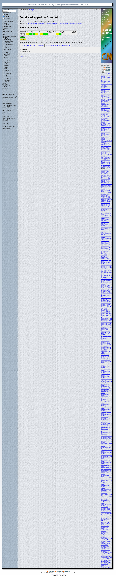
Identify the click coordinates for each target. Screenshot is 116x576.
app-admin (7, 39)
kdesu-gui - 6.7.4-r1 (106, 286)
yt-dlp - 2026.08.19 (106, 567)
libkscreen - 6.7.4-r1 (106, 343)
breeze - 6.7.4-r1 (105, 181)
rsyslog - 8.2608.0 (105, 165)
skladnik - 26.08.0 (105, 167)
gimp (6, 67)
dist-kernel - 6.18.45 (106, 200)
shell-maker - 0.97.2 (106, 166)
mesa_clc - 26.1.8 (105, 163)
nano (6, 52)
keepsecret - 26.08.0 (106, 123)
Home (4, 20)
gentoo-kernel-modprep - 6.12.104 (106, 244)
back (21, 57)
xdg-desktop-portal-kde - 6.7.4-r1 (106, 563)
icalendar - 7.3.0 (105, 257)
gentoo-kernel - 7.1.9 (106, 227)
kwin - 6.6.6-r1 (104, 328)
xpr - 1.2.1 (103, 566)
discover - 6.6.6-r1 (105, 195)
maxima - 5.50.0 (105, 353)
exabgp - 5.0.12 (105, 206)
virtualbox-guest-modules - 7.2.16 (105, 549)
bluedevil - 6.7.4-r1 (106, 176)
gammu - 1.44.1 (105, 210)
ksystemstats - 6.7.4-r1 (106, 322)
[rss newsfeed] (107, 69)
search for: (5, 9)
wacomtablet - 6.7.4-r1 (106, 557)
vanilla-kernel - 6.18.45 (105, 533)
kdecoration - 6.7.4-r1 (106, 279)
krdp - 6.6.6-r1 (104, 308)
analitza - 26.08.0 (105, 95)
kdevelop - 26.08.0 (105, 117)
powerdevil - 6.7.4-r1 (106, 491)
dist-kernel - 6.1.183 (106, 198)
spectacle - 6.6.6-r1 (106, 510)
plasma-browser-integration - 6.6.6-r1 (106, 387)
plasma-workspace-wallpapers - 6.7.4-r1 (106, 471)
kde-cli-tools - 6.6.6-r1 (106, 265)
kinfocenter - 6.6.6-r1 (106, 298)
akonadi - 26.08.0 (105, 73)
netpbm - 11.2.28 (105, 360)
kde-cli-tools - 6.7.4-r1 (106, 266)
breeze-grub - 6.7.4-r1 (106, 184)
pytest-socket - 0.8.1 (106, 499)
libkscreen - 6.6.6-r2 (106, 342)
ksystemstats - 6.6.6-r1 (106, 320)
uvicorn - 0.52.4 (105, 526)
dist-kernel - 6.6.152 (106, 201)
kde (6, 64)
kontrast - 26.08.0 (105, 128)
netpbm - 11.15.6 (105, 358)
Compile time (66, 45)
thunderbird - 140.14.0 (106, 518)
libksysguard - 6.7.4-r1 (106, 346)
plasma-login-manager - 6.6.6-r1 (105, 417)
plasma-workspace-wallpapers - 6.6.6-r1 (106, 468)
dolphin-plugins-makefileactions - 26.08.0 (105, 108)
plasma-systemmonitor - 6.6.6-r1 (106, 444)
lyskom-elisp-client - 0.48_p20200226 (106, 158)
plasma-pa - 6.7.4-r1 (106, 438)
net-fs (5, 68)
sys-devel (7, 80)
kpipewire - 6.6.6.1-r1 (106, 305)
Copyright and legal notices (58, 574)
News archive (8, 21)
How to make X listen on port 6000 (9, 106)
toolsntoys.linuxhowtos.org (9, 97)
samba (7, 70)
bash (6, 55)
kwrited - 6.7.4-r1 (105, 334)
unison (7, 77)
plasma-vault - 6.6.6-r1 (106, 455)
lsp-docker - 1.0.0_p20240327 (105, 143)
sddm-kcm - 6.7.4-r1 (106, 509)
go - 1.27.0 (104, 256)
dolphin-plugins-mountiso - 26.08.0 (105, 111)
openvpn (8, 78)
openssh (8, 73)
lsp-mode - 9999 (105, 149)
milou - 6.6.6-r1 (105, 355)
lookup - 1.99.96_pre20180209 (106, 140)
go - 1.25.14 (104, 253)
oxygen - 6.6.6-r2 (105, 366)
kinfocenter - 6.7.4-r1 (106, 299)
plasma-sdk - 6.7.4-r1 (106, 441)
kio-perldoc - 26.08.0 (106, 127)
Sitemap (5, 88)
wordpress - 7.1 (105, 559)
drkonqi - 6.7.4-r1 (105, 205)
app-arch (7, 46)
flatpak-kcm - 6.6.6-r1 (106, 208)
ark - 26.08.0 (104, 96)
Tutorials (23, 45)
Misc (3, 29)
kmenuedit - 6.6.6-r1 (106, 300)
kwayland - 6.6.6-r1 (106, 325)
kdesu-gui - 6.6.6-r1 (106, 285)
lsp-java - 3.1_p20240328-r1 (106, 145)
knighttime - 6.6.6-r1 (106, 303)
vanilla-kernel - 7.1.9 (106, 537)
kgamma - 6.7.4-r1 (105, 291)
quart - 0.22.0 (104, 507)
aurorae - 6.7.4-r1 (105, 172)
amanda (7, 42)
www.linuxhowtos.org (11, 96)
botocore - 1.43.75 (105, 179)
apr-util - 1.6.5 (104, 170)
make (7, 82)
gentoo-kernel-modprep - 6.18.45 (105, 246)
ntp (6, 75)
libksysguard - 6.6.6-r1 (106, 344)
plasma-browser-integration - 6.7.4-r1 (106, 390)
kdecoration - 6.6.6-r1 (106, 277)
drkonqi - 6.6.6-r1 (105, 204)
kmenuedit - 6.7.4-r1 (106, 301)
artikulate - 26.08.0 (105, 98)
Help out (5, 86)
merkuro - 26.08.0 (105, 162)
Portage (5, 23)
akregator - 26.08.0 (106, 94)
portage (6, 16)
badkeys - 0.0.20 (105, 100)
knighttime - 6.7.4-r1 (106, 304)
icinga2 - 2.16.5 (105, 258)
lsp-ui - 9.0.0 (104, 153)
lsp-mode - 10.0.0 (105, 148)
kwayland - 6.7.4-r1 (106, 327)
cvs (6, 59)
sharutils (8, 47)
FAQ (3, 34)
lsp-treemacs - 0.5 (105, 151)
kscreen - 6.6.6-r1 (105, 310)
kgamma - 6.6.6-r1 (105, 290)
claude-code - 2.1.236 (106, 193)
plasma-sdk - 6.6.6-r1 (106, 439)
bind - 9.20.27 (104, 174)
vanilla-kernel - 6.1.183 (105, 528)
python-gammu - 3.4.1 (106, 500)
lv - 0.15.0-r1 (104, 156)
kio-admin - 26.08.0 (106, 125)
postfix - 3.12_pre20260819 (106, 488)
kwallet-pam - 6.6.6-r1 (106, 323)
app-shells (7, 54)
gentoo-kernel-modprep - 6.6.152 (105, 249)
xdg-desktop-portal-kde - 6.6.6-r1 (106, 561)
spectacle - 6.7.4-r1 (106, 512)
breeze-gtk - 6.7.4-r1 (106, 186)
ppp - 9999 (104, 493)
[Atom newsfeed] (107, 71)
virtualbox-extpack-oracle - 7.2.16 (106, 544)
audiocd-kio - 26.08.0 (106, 99)
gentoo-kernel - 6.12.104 (105, 220)
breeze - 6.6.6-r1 (105, 180)
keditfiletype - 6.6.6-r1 (106, 287)
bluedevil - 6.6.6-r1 (106, 175)
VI (6, 51)
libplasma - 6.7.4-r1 (106, 348)
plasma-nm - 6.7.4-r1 (106, 436)
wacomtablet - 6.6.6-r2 (106, 556)
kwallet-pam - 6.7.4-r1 (106, 324)
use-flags (7, 18)
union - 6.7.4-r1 (105, 522)
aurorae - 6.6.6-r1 (105, 171)
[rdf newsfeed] (107, 68)
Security (5, 33)
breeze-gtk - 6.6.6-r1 (106, 185)
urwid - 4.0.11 (104, 524)
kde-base (7, 62)
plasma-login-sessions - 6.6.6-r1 (105, 422)
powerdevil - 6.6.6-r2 (106, 490)
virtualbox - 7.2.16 (105, 540)
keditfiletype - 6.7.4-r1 (106, 289)
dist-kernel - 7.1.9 (105, 203)
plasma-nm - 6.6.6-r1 (106, 434)
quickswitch (9, 41)
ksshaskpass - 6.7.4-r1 (106, 319)
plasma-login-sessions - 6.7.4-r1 (105, 425)
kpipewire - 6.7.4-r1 (106, 306)
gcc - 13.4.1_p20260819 (106, 212)
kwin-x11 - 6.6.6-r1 (105, 331)
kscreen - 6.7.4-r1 (105, 312)
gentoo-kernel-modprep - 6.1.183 (105, 241)
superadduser (9, 44)
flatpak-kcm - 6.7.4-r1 (106, 209)
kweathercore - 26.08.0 (105, 138)
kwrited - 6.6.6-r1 (105, 333)
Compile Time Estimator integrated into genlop (8, 126)
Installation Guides (8, 31)
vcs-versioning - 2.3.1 (106, 538)
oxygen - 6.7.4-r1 (105, 367)
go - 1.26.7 (104, 255)
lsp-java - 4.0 (104, 147)
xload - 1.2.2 (104, 565)
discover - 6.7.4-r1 (105, 196)
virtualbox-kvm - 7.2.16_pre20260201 (106, 552)
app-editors (7, 49)
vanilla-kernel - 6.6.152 (105, 535)
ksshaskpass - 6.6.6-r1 (106, 318)
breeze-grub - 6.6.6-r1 (106, 182)
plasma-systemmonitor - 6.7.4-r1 (106, 447)
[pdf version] (99, 10)
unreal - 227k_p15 (105, 523)
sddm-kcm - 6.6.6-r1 (106, 508)
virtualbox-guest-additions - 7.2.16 (105, 547)
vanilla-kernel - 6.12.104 (105, 530)
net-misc (6, 72)
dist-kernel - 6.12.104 (106, 199)
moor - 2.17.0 (104, 357)
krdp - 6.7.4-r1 (104, 309)
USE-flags (5, 25)
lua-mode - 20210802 (106, 155)
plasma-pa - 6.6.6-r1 (106, 437)
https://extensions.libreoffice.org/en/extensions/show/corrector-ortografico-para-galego (55, 23)
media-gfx (7, 65)
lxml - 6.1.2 (104, 350)
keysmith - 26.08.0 (105, 124)
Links (4, 83)
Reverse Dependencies (53, 45)
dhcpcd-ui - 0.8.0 (105, 194)
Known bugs (31, 45)
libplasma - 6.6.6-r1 (106, 347)
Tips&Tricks (6, 85)
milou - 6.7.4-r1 (105, 356)
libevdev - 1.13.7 (105, 341)
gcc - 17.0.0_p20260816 (106, 215)
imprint (4, 90)
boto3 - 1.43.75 (105, 177)
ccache (7, 60)
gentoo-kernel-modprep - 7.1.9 (105, 252)
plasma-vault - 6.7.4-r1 (106, 456)
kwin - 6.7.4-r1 (104, 329)
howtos (6, 14)
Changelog (40, 45)
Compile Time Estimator (6, 27)
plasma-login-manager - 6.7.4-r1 (105, 420)
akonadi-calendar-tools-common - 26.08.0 (105, 79)
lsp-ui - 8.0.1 (104, 152)
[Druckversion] (96, 10)
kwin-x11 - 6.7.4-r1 (105, 332)
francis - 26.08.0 (105, 113)
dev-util (6, 57)
